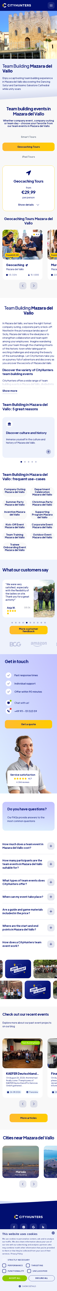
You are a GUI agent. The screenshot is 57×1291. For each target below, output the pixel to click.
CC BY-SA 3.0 (39, 56)
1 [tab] (21, 461)
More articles (28, 1117)
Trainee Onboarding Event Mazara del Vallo (14, 547)
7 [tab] (34, 621)
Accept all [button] (14, 1278)
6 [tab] (30, 621)
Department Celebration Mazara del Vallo (42, 492)
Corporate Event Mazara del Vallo (42, 526)
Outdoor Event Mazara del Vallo (42, 536)
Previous (23, 285)
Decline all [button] (41, 1278)
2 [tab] (25, 461)
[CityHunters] (16, 5)
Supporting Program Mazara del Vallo (42, 514)
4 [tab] (32, 461)
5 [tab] (36, 461)
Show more (9, 390)
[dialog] (28, 1260)
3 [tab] (28, 461)
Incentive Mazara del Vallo (14, 513)
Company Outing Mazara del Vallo (14, 490)
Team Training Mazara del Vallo (15, 536)
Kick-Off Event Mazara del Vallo (15, 526)
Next (34, 285)
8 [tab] (38, 621)
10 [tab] (45, 621)
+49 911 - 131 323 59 (25, 711)
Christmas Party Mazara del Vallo (42, 503)
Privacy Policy (17, 1253)
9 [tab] (41, 621)
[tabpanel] (28, 437)
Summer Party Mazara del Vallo (15, 503)
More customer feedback (28, 630)
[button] (28, 1286)
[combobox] (53, 1232)
